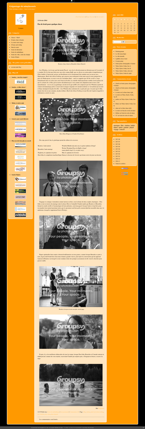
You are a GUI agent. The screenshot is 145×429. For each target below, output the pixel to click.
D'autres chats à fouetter (17, 40)
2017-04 (118, 149)
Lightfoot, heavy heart (121, 59)
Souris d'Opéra (15, 57)
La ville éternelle (120, 56)
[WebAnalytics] (72, 1)
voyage (116, 129)
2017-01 (118, 156)
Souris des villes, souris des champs (20, 54)
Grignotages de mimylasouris (22, 6)
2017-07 (118, 141)
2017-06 (118, 144)
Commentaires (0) (74, 412)
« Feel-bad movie (80, 17)
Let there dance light (127, 92)
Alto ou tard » (100, 17)
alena (117, 108)
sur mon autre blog (16, 67)
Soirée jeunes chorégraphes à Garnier (125, 63)
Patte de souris (15, 47)
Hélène (117, 113)
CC (116, 115)
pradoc (117, 99)
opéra (121, 127)
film (122, 125)
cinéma (127, 125)
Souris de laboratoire (16, 50)
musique (117, 125)
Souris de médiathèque (17, 52)
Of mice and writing (16, 45)
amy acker (47, 414)
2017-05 (118, 146)
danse (116, 127)
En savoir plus (91, 427)
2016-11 (118, 161)
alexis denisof (54, 414)
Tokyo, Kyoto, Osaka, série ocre (124, 71)
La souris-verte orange (17, 42)
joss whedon (41, 414)
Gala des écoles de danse (128, 110)
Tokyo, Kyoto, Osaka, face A (123, 66)
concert (122, 129)
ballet (133, 125)
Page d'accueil (90, 17)
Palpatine (101, 408)
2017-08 (118, 139)
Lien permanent (64, 412)
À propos (20, 28)
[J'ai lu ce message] (143, 427)
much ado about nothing (97, 412)
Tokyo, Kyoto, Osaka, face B (123, 68)
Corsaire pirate (119, 61)
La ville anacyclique (121, 54)
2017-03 (118, 151)
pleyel (132, 127)
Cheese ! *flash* (15, 37)
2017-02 (118, 154)
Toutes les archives (120, 163)
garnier (126, 127)
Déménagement (120, 51)
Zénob (117, 83)
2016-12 (118, 159)
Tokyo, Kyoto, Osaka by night (123, 73)
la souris (118, 92)
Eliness (117, 104)
